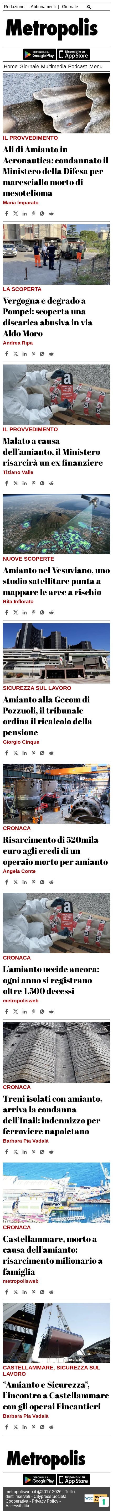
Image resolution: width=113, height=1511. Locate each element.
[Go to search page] (89, 7)
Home (11, 66)
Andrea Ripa (18, 343)
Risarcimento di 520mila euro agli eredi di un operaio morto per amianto (55, 850)
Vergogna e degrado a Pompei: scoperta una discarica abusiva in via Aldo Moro (48, 317)
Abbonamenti (43, 6)
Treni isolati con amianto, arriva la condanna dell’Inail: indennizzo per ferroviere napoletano (52, 1115)
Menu (95, 66)
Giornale (70, 6)
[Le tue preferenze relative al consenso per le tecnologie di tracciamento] (104, 1502)
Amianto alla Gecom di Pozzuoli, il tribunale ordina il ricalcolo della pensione (47, 716)
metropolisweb (21, 1000)
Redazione (14, 6)
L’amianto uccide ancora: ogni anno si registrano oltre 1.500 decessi (51, 979)
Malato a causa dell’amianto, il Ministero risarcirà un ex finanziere (53, 451)
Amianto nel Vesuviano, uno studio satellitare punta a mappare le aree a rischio (56, 580)
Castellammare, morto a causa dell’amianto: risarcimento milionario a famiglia (53, 1255)
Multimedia (53, 66)
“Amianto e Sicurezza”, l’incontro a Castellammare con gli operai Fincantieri (56, 1395)
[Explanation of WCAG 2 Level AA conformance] (95, 1501)
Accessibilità (17, 1506)
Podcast (77, 66)
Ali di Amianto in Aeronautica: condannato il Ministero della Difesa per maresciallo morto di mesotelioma (55, 170)
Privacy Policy (45, 1501)
